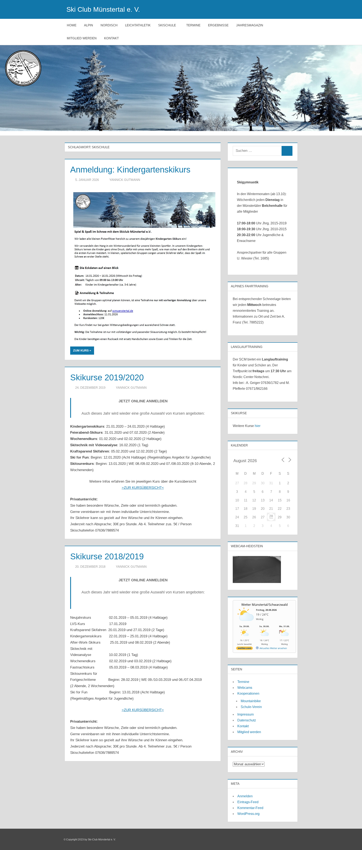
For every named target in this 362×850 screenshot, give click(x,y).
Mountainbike (251, 701)
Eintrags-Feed (248, 802)
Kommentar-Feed (250, 808)
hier (257, 426)
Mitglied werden (82, 38)
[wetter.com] (244, 649)
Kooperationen (248, 693)
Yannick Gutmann (124, 180)
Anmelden (245, 796)
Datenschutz (246, 720)
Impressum (245, 714)
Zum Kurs (81, 350)
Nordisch (109, 25)
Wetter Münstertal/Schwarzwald (264, 604)
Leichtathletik (138, 25)
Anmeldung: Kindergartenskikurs (130, 169)
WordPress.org (248, 813)
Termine (193, 25)
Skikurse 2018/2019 (107, 556)
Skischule (167, 25)
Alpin (88, 25)
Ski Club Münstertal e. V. (103, 9)
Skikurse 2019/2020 (107, 377)
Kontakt (111, 38)
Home (71, 25)
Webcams (244, 687)
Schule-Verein (251, 707)
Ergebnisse (218, 25)
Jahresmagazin (249, 25)
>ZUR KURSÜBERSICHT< (143, 488)
